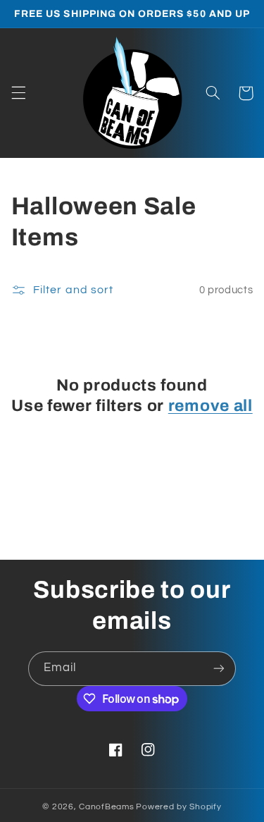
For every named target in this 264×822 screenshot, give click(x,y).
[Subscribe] (219, 668)
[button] (18, 93)
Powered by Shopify (178, 807)
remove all (210, 406)
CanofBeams (106, 807)
